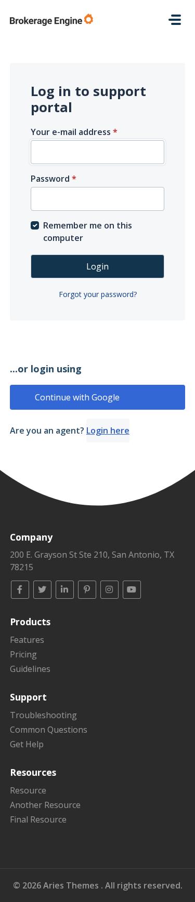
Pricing (23, 654)
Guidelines (30, 669)
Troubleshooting (43, 715)
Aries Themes (72, 885)
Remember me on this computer (87, 232)
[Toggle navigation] (174, 19)
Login (97, 266)
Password (53, 178)
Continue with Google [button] (77, 397)
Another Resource (45, 805)
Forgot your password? (98, 294)
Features (27, 639)
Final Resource (38, 819)
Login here (107, 430)
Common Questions (48, 729)
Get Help (27, 744)
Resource (28, 790)
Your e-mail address (74, 132)
